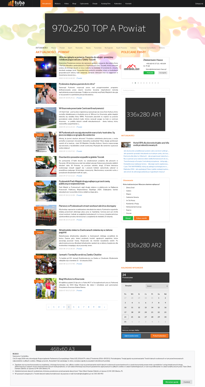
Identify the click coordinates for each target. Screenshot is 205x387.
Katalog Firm (105, 3)
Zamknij (187, 382)
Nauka (88, 48)
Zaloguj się (199, 3)
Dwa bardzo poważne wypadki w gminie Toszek (81, 157)
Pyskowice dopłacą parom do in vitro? (77, 84)
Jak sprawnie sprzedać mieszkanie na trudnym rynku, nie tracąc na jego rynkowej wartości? (146, 153)
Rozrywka (79, 48)
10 (99, 307)
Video (66, 3)
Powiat (62, 48)
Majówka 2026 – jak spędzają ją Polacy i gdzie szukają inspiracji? (146, 169)
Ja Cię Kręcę (130, 200)
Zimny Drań (130, 187)
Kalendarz (118, 3)
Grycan (128, 213)
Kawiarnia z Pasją (132, 204)
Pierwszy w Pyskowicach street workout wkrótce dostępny (87, 206)
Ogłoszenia (84, 3)
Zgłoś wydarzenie (131, 336)
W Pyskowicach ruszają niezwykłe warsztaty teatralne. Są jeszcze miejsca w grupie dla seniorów (87, 133)
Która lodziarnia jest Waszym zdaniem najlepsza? (141, 184)
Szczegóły (162, 70)
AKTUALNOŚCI (42, 48)
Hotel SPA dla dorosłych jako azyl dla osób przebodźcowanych (151, 144)
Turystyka (97, 48)
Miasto (53, 48)
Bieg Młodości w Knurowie (71, 279)
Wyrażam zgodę (171, 382)
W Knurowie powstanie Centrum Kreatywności (81, 108)
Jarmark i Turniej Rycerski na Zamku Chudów (80, 254)
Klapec (128, 194)
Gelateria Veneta (132, 197)
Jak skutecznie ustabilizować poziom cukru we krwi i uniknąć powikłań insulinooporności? (146, 151)
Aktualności (46, 3)
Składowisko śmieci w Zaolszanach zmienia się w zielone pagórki (85, 231)
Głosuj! (128, 218)
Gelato (128, 191)
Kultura (133, 48)
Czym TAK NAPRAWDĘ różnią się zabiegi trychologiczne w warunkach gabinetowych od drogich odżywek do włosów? (146, 166)
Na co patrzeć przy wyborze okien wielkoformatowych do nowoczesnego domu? (146, 159)
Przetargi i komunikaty (147, 48)
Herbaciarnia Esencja (133, 207)
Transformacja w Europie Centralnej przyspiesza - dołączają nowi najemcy (146, 161)
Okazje (94, 3)
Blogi (74, 3)
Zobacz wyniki (141, 218)
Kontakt (128, 3)
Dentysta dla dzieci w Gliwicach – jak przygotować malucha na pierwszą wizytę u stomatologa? (146, 156)
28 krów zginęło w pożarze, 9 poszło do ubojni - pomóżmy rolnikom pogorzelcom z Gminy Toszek (86, 58)
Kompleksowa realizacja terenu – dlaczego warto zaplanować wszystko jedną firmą (146, 164)
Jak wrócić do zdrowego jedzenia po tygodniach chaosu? (144, 172)
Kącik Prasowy (121, 48)
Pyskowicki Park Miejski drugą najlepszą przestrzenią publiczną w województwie (84, 182)
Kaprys (128, 210)
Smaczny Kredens (151, 60)
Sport (70, 48)
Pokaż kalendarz (159, 336)
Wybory (58, 3)
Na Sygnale (109, 48)
